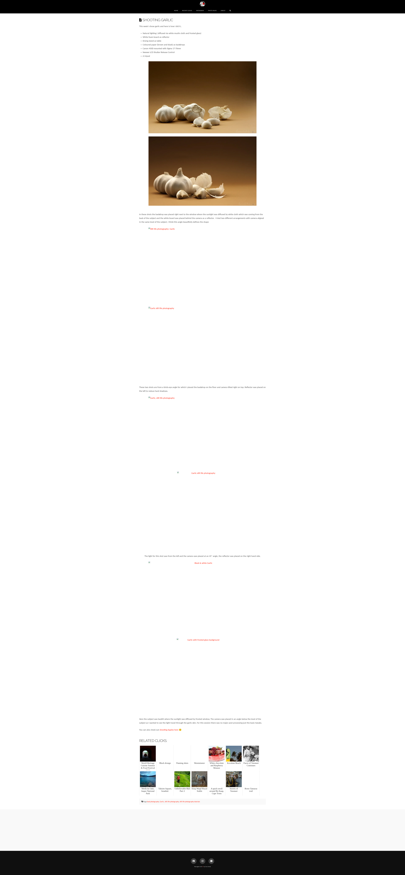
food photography (153, 802)
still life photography (172, 802)
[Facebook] (193, 861)
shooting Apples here (169, 730)
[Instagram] (202, 861)
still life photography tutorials (190, 802)
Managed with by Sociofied (202, 866)
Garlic (162, 802)
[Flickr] (211, 861)
